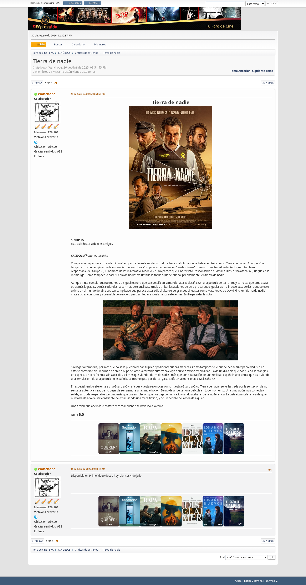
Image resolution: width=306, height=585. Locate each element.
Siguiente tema (262, 71)
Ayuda (238, 580)
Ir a (222, 557)
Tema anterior (240, 71)
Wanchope (46, 94)
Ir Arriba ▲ (272, 580)
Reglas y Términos (254, 580)
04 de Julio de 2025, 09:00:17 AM (88, 468)
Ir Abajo (37, 82)
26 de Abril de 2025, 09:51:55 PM (88, 93)
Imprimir (268, 82)
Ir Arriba (37, 540)
